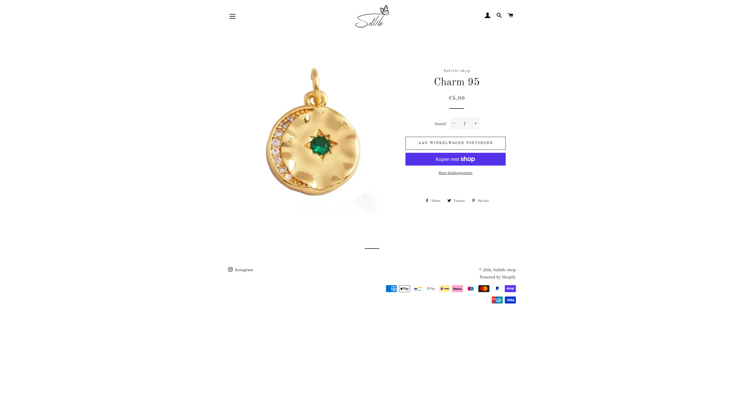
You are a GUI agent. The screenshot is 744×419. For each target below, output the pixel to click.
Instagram (243, 269)
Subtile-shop (504, 269)
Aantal (440, 123)
